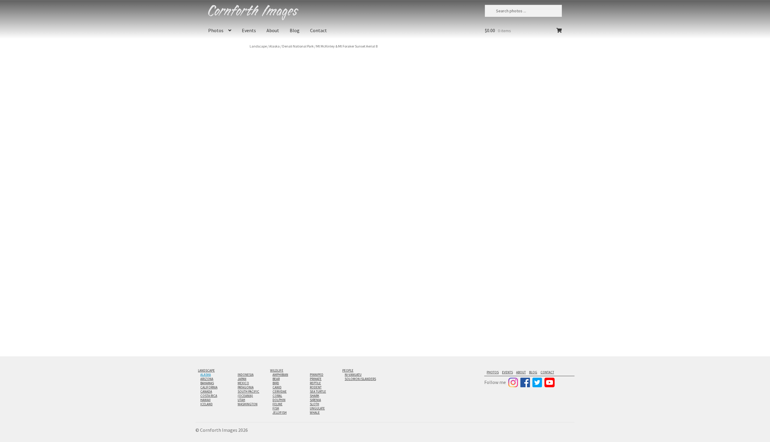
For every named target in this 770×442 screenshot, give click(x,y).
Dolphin (279, 400)
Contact (318, 30)
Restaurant (533, 176)
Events (249, 30)
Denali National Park (298, 46)
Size (490, 113)
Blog (295, 30)
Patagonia (246, 387)
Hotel (516, 176)
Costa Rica (208, 396)
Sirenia (315, 400)
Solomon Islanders (360, 379)
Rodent (316, 387)
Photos (215, 30)
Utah (241, 400)
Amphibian (280, 375)
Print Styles (497, 129)
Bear (276, 379)
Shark (314, 396)
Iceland (206, 404)
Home (492, 176)
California (208, 387)
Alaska (274, 46)
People (347, 370)
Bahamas (207, 383)
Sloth (314, 404)
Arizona (206, 379)
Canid (277, 387)
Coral (277, 396)
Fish (276, 408)
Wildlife (276, 370)
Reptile (315, 383)
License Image (506, 198)
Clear (542, 136)
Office (504, 176)
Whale (315, 412)
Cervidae (280, 391)
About (272, 30)
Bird (276, 383)
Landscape (258, 46)
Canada (206, 391)
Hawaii (205, 400)
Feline (277, 404)
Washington (247, 404)
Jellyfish (280, 412)
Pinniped (316, 375)
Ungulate (317, 408)
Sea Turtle (318, 391)
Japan (242, 379)
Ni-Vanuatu (353, 375)
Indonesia (246, 375)
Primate (316, 379)
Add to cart (524, 150)
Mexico (243, 383)
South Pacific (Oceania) (248, 393)
